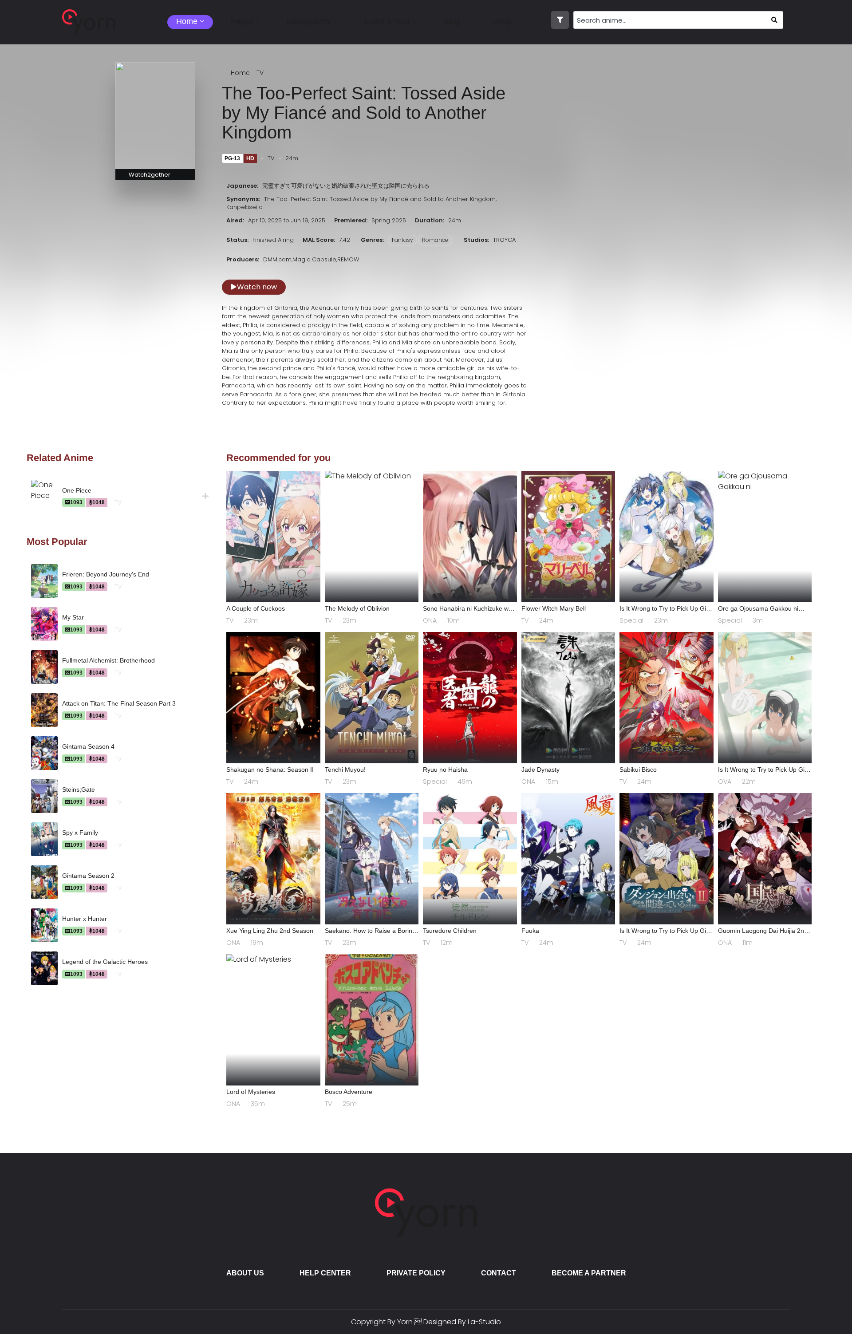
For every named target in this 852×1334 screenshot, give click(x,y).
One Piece (76, 490)
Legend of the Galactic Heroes (105, 961)
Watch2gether (149, 174)
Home (240, 72)
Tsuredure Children (450, 930)
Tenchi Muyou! (345, 769)
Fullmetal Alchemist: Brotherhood (108, 660)
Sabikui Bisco (638, 769)
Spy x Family (80, 832)
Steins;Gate (78, 789)
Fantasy (402, 240)
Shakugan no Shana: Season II (270, 769)
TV (260, 72)
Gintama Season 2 (88, 875)
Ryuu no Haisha (445, 769)
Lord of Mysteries (250, 1091)
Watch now (257, 287)
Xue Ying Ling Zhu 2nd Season (269, 930)
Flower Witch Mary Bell (553, 608)
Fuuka (530, 930)
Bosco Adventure (348, 1091)
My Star (73, 617)
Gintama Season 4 (88, 746)
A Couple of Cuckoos (255, 608)
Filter (560, 20)
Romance (435, 240)
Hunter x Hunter (84, 918)
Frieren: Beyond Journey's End (105, 574)
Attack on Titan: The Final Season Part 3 (119, 703)
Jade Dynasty (540, 769)
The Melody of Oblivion (357, 608)
